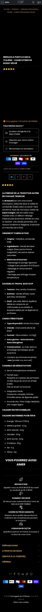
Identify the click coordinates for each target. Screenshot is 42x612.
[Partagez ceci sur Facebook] (17, 177)
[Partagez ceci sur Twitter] (11, 177)
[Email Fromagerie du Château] (10, 574)
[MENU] (1, 2)
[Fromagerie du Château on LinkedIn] (23, 574)
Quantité (7, 99)
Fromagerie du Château (20, 596)
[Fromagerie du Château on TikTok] (27, 574)
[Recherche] (33, 2)
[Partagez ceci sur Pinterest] (23, 177)
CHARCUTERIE (24, 169)
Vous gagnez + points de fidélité (21, 121)
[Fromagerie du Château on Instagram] (19, 574)
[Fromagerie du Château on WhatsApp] (31, 574)
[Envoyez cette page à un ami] (29, 177)
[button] (8, 69)
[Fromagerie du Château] (21, 2)
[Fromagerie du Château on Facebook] (14, 574)
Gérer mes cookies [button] (21, 602)
